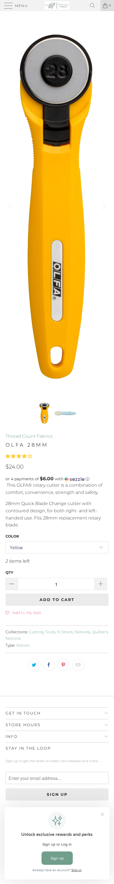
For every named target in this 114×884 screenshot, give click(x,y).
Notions (82, 631)
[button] (19, 456)
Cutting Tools (42, 631)
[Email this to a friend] (78, 665)
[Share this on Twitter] (34, 665)
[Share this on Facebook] (49, 665)
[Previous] (11, 206)
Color (12, 536)
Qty (9, 572)
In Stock (65, 631)
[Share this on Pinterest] (64, 665)
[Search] (94, 5)
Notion (23, 645)
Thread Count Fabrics (29, 436)
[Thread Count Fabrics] (57, 5)
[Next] (103, 206)
